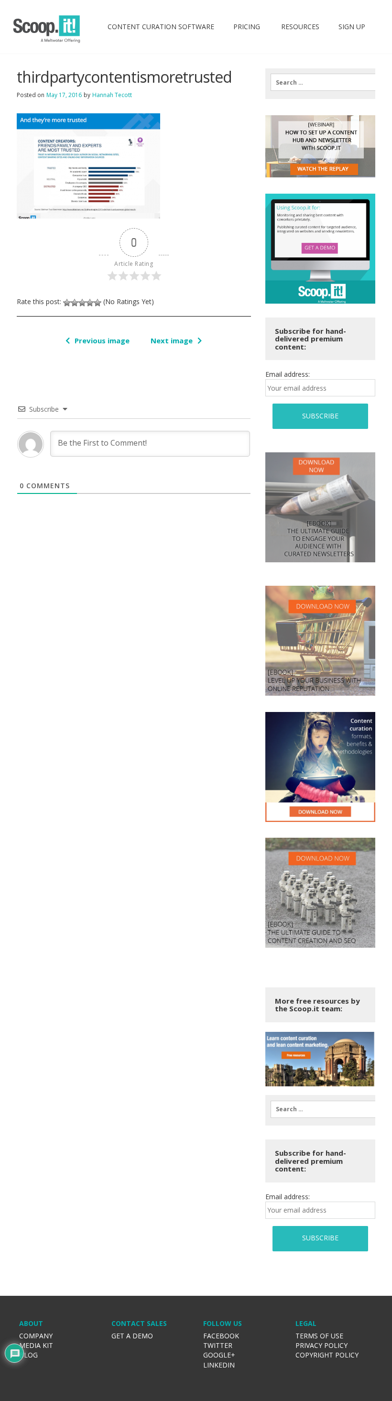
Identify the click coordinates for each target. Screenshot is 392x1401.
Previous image (102, 340)
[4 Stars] (90, 302)
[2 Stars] (74, 302)
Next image (172, 340)
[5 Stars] (97, 302)
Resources (299, 26)
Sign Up (351, 26)
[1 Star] (67, 302)
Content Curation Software (161, 26)
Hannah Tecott (112, 95)
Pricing (246, 26)
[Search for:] (320, 82)
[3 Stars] (82, 302)
